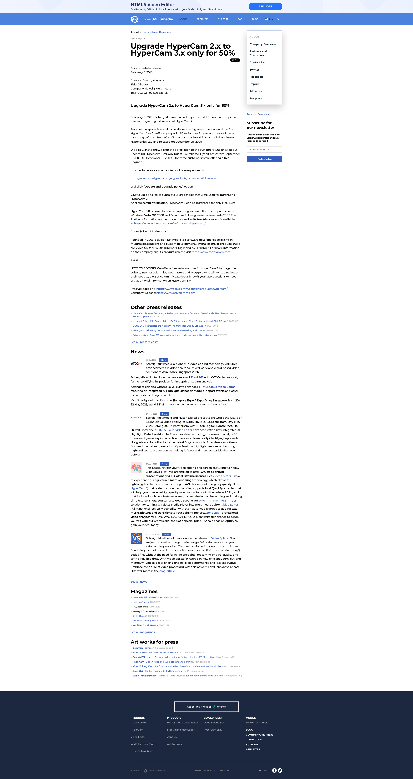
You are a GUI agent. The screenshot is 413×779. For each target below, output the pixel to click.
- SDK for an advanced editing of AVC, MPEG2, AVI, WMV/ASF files (186, 666)
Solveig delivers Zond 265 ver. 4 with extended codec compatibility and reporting (180, 335)
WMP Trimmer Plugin (213, 500)
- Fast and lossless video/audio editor (168, 652)
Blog (255, 19)
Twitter (254, 69)
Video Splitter (138, 722)
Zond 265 (197, 377)
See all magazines (143, 632)
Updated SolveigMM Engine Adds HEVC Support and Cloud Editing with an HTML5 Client (185, 321)
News (145, 32)
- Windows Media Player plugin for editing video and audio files (187, 675)
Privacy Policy (209, 771)
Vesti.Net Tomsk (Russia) (151, 620)
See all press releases (144, 342)
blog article (167, 571)
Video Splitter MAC (142, 751)
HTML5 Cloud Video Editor (217, 386)
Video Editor (230, 504)
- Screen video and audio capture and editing (171, 661)
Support (223, 19)
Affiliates (256, 91)
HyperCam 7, (139, 488)
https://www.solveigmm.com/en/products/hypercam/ (169, 223)
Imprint (255, 84)
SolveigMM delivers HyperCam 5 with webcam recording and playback (175, 330)
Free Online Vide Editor (181, 729)
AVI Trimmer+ (175, 744)
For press (256, 98)
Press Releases (161, 32)
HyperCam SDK (212, 729)
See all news (139, 581)
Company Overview (263, 44)
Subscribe (264, 159)
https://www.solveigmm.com (211, 252)
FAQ (240, 19)
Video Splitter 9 (223, 476)
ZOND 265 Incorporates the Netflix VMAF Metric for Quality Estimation (175, 325)
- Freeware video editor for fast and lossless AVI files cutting (183, 657)
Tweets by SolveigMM (258, 114)
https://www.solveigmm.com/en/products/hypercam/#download (174, 178)
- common (153, 648)
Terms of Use (223, 771)
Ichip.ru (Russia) (146, 602)
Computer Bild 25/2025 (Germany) (156, 597)
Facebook (256, 76)
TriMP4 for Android (257, 722)
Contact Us (257, 62)
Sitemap (197, 771)
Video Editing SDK (214, 722)
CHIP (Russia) (145, 616)
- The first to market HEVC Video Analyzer (169, 671)
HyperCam (137, 729)
